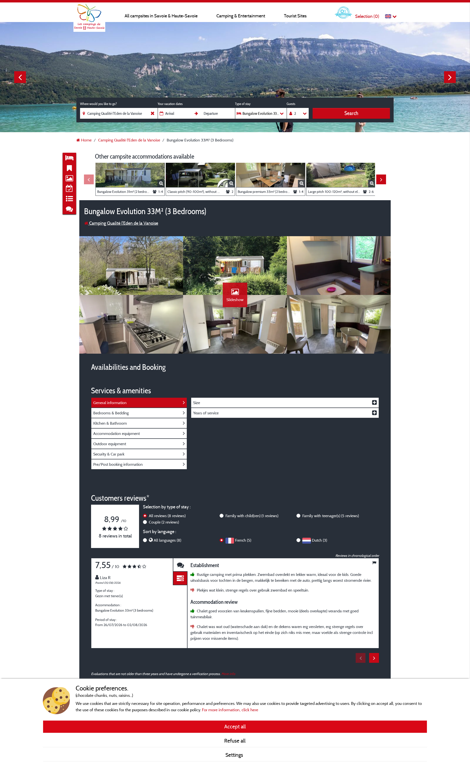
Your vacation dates (170, 104)
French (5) (243, 540)
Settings (234, 755)
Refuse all (235, 740)
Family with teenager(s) (330, 515)
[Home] (89, 13)
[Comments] (180, 565)
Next (450, 77)
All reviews (167, 515)
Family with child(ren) (251, 515)
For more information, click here (230, 709)
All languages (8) (167, 540)
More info (228, 674)
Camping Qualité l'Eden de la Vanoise (123, 223)
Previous (20, 77)
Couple (164, 522)
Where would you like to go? (98, 104)
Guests (291, 104)
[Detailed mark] (180, 578)
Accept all (235, 726)
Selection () (367, 16)
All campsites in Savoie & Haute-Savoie (161, 16)
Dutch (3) (319, 540)
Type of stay (242, 104)
